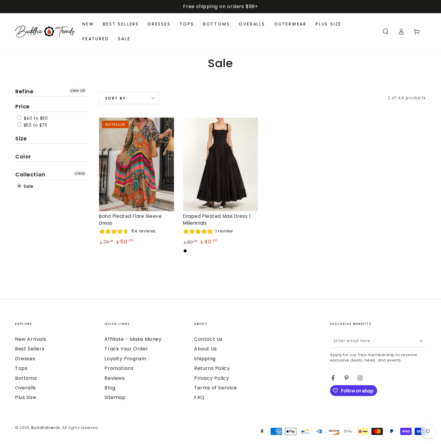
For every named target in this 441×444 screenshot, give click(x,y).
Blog (109, 387)
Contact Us (208, 339)
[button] (385, 31)
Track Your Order (126, 348)
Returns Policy (212, 368)
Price (22, 106)
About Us (205, 348)
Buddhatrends (45, 427)
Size (21, 138)
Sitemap (114, 397)
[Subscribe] (422, 340)
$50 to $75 (34, 125)
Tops (21, 368)
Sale (28, 186)
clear (80, 173)
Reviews (114, 378)
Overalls (25, 387)
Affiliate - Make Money (132, 339)
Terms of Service (215, 387)
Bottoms (26, 378)
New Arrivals (30, 339)
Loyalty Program (125, 358)
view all (77, 90)
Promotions (119, 368)
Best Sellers (29, 348)
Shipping (205, 358)
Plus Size (25, 397)
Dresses (25, 358)
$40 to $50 (35, 118)
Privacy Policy (211, 378)
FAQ (199, 397)
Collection (30, 174)
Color (23, 156)
